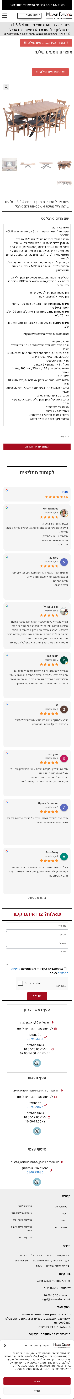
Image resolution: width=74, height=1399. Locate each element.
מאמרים (49, 1255)
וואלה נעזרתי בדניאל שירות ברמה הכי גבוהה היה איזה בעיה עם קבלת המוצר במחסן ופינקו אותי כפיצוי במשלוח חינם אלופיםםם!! (38, 871)
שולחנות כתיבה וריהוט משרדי (21, 1228)
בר (57, 705)
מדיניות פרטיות (22, 1260)
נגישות (39, 1265)
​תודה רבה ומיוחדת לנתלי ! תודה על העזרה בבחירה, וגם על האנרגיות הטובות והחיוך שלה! (37, 820)
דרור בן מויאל (50, 606)
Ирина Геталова (48, 803)
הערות (63, 436)
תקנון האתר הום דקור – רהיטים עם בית (51, 1260)
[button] (5, 1345)
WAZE (63, 1327)
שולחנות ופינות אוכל (22, 1220)
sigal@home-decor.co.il (56, 1299)
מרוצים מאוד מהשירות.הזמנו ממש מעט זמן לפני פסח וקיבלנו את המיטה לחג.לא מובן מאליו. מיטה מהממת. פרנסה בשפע (39, 579)
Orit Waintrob (50, 508)
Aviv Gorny (52, 852)
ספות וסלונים (61, 1206)
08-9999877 (35, 1107)
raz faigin (52, 656)
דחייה (37, 1391)
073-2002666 (50, 1288)
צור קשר (23, 1255)
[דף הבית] (69, 33)
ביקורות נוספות (37, 898)
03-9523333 (35, 1039)
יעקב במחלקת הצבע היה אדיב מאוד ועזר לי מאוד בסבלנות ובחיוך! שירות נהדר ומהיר (41, 722)
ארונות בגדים (61, 1227)
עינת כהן (53, 557)
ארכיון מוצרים (25, 1237)
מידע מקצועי (63, 1255)
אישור (37, 1381)
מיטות (64, 1213)
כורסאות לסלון (25, 1206)
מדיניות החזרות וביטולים (57, 1265)
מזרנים (64, 1220)
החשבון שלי (36, 1255)
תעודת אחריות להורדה (37, 447)
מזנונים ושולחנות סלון (22, 1213)
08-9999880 (35, 1172)
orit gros (53, 754)
